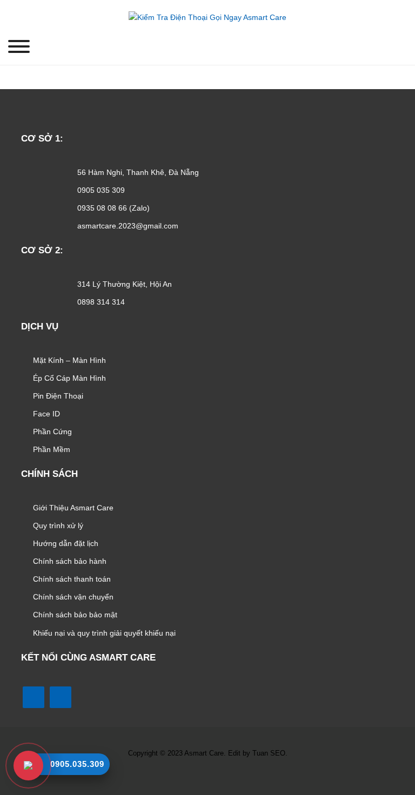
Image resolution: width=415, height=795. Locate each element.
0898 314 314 (101, 302)
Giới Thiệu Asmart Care (73, 507)
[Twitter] (186, 777)
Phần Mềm (51, 449)
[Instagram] (224, 777)
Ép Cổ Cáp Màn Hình (69, 378)
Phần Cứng (52, 431)
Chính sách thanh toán (72, 579)
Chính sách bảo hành (69, 561)
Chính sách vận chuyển (73, 596)
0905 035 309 (101, 190)
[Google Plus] (205, 777)
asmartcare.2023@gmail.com (127, 225)
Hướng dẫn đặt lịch (65, 543)
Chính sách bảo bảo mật (75, 614)
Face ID (46, 413)
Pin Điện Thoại (58, 396)
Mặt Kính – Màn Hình (69, 360)
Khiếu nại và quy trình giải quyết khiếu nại (104, 633)
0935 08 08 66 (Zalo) (113, 208)
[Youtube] (60, 697)
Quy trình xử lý (58, 525)
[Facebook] (33, 697)
